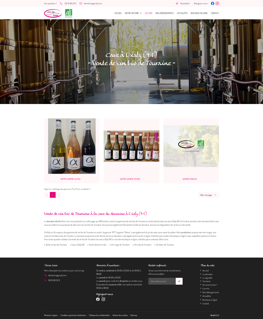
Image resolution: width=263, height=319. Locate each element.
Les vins (148, 13)
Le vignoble (207, 277)
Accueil (118, 13)
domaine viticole (54, 221)
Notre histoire (132, 13)
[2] (58, 195)
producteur (186, 232)
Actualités (182, 13)
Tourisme (206, 281)
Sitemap (134, 315)
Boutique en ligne (199, 13)
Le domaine (207, 274)
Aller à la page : (206, 195)
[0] (47, 195)
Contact (215, 13)
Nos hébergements (165, 13)
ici (69, 270)
